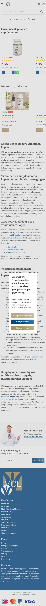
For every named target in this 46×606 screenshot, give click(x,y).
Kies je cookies (22, 322)
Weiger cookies (22, 328)
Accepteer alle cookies (22, 316)
